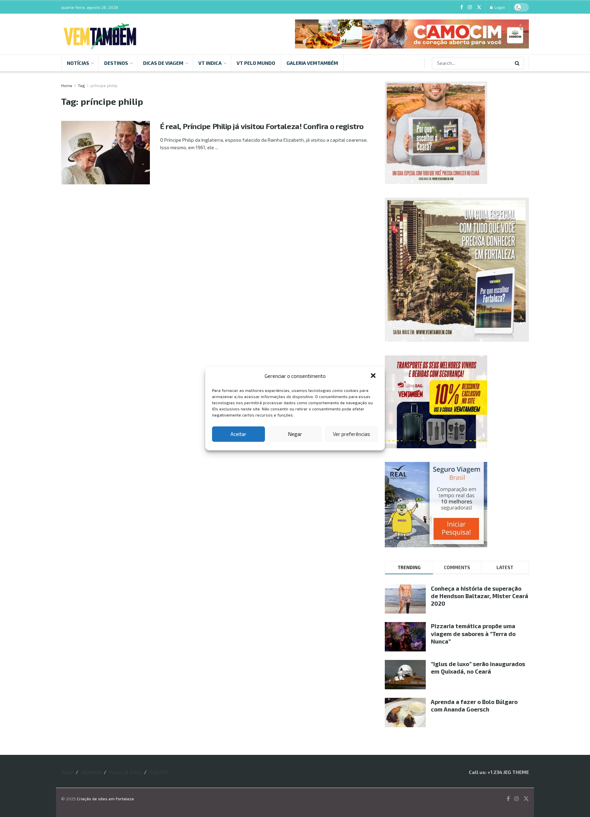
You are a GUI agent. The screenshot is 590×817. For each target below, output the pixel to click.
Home (66, 85)
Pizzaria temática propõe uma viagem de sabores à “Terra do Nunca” (473, 633)
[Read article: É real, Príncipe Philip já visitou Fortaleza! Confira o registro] (105, 152)
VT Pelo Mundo (256, 63)
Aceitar (238, 434)
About (67, 772)
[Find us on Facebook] (461, 7)
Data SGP (159, 772)
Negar (295, 434)
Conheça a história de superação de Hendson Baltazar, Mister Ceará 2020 (479, 596)
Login (499, 7)
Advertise (91, 772)
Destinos (116, 63)
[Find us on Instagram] (470, 7)
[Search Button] (517, 63)
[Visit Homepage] (100, 34)
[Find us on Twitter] (479, 7)
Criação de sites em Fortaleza (105, 798)
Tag (81, 85)
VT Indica (210, 63)
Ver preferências (351, 434)
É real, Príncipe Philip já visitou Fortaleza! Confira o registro (262, 126)
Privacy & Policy (125, 772)
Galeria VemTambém (312, 63)
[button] (374, 376)
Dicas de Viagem (163, 63)
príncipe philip (103, 85)
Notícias (78, 63)
